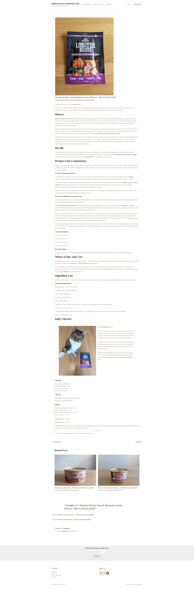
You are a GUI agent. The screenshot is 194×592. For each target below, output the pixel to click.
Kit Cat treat (65, 271)
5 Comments (58, 490)
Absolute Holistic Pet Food (62, 118)
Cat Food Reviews (86, 4)
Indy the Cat (77, 104)
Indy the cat (106, 327)
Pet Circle (74, 263)
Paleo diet (124, 205)
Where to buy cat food (56, 575)
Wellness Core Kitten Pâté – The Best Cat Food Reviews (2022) (74, 488)
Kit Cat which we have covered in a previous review (106, 133)
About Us (109, 4)
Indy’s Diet (54, 573)
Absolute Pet (89, 157)
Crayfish (130, 177)
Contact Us (54, 577)
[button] (128, 4)
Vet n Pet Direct (83, 263)
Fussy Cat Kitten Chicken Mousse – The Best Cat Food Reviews (117, 488)
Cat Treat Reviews (78, 100)
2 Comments (58, 100)
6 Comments (101, 490)
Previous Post (56, 442)
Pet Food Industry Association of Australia (125, 154)
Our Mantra (54, 571)
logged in (64, 531)
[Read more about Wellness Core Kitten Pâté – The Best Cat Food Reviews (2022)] (75, 470)
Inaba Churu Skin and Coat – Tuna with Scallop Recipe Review (74, 519)
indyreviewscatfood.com (65, 3)
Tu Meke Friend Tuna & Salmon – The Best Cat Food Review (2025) (75, 515)
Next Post (139, 442)
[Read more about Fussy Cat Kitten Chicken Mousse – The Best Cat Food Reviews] (119, 470)
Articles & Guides (98, 4)
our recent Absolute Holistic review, (65, 205)
